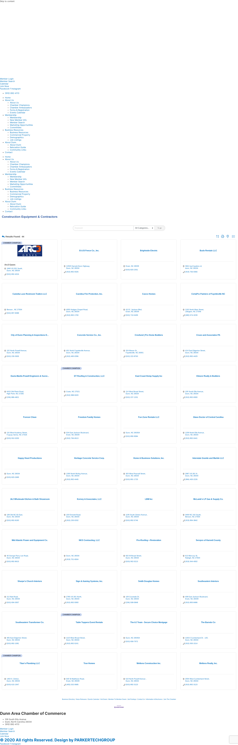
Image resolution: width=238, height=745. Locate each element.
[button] (3, 237)
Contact (9, 152)
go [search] (161, 228)
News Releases (81, 699)
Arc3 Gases (9, 265)
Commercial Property (20, 135)
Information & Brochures (154, 699)
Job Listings (15, 140)
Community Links (18, 150)
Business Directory (68, 699)
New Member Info (18, 120)
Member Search (17, 122)
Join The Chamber (170, 699)
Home (8, 97)
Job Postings (131, 699)
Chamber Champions (20, 105)
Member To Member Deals (117, 699)
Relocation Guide (18, 147)
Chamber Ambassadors (21, 107)
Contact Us (141, 699)
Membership (10, 115)
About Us (9, 100)
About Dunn (10, 142)
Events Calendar (17, 112)
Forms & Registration (19, 110)
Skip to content (7, 1)
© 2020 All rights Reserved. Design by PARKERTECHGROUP (57, 740)
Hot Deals (103, 699)
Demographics (17, 137)
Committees (15, 127)
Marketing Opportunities (21, 125)
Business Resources (14, 130)
